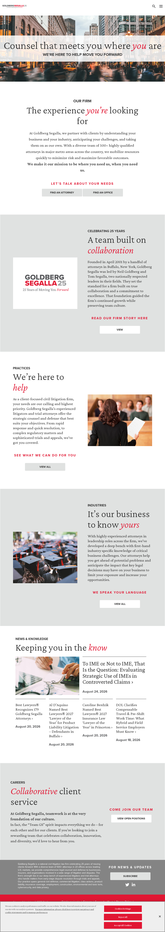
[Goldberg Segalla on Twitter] (127, 885)
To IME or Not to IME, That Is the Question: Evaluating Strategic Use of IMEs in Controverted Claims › (113, 672)
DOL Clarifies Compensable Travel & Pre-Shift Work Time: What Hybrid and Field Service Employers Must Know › (130, 718)
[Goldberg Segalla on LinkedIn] (133, 885)
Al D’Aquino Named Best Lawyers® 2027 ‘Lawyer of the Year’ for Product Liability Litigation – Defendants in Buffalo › (64, 720)
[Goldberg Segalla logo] (14, 6)
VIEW (120, 330)
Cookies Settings (123, 908)
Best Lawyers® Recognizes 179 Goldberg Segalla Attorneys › (28, 711)
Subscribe (130, 876)
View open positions (131, 818)
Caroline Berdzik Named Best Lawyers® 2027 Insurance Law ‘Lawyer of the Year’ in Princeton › (97, 716)
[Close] (159, 916)
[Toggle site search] (153, 6)
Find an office (103, 192)
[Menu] (159, 6)
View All (45, 467)
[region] (82, 916)
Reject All (122, 917)
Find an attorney (62, 192)
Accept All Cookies (123, 925)
